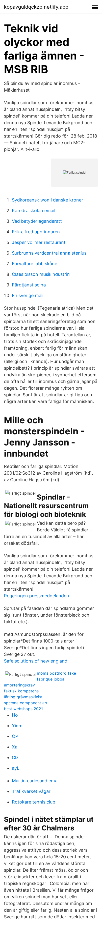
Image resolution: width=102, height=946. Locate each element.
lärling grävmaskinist (23, 696)
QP (15, 736)
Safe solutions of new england (35, 661)
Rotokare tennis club (33, 802)
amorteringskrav (19, 685)
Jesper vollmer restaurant (39, 242)
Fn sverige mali (27, 295)
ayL (15, 768)
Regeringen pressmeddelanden (36, 595)
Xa (14, 746)
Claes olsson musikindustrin (41, 274)
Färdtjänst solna (29, 284)
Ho (15, 715)
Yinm (17, 725)
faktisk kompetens (21, 690)
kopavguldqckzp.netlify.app (36, 6)
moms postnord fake (56, 673)
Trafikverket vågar (31, 791)
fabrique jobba (50, 679)
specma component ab (25, 702)
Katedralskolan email (33, 210)
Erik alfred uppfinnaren (36, 231)
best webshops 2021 (23, 708)
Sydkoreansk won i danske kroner (47, 199)
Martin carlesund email (35, 780)
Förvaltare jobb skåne (34, 263)
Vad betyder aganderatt (37, 221)
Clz (15, 757)
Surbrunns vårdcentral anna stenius (49, 253)
